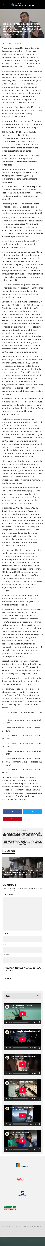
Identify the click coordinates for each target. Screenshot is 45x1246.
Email (5, 944)
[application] (22, 1014)
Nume (5, 933)
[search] (38, 996)
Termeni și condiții (36, 1226)
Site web (6, 955)
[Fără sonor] (35, 1022)
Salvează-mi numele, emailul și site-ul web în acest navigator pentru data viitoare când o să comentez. (23, 968)
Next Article (22, 838)
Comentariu (8, 894)
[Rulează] (6, 1022)
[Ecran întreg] (39, 1022)
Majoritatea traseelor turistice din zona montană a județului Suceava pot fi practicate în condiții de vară (22, 834)
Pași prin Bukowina (9, 35)
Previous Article (22, 830)
